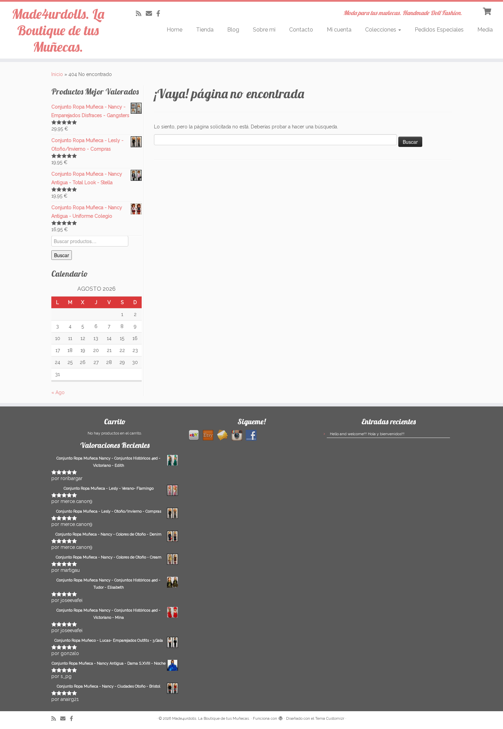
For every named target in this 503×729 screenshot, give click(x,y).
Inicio (57, 74)
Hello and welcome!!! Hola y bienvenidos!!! (367, 434)
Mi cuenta (339, 29)
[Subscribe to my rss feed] (141, 13)
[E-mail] (151, 13)
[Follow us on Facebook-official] (160, 13)
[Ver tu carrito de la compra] (488, 10)
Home (174, 29)
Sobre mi (264, 29)
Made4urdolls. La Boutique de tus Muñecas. (58, 30)
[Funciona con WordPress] (280, 717)
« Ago (58, 392)
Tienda (205, 29)
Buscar (61, 255)
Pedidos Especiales (439, 29)
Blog (233, 29)
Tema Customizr (329, 718)
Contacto (301, 29)
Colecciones (381, 29)
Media (485, 29)
